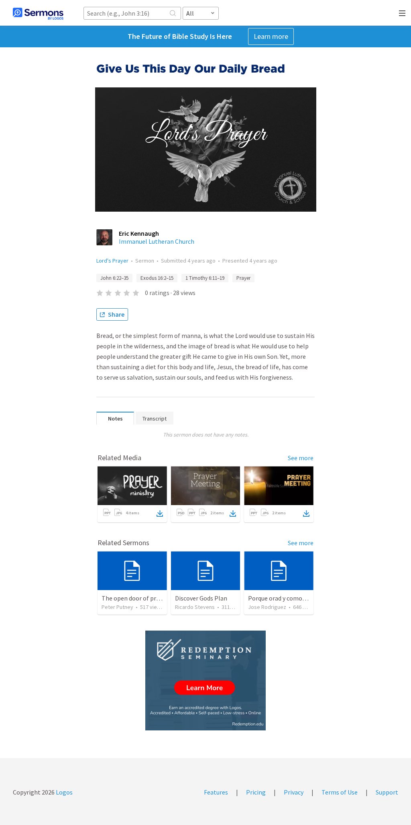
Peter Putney (117, 607)
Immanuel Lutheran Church (156, 241)
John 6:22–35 (114, 278)
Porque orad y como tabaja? (286, 598)
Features (216, 792)
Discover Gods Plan (201, 598)
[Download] (160, 513)
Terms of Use (339, 792)
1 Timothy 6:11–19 (204, 278)
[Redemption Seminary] (205, 680)
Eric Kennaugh (139, 233)
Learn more (271, 36)
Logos (64, 792)
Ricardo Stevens (195, 607)
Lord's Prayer (112, 260)
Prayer (243, 278)
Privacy (293, 792)
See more (300, 458)
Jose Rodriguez (267, 607)
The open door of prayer (135, 598)
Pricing (256, 792)
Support (387, 792)
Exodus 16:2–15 (156, 278)
